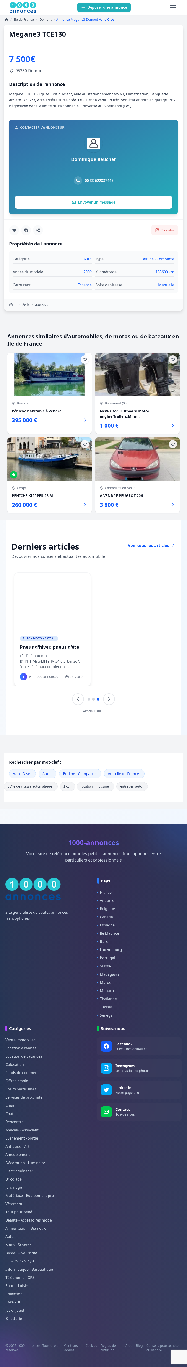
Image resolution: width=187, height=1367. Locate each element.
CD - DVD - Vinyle (19, 1261)
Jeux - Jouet (14, 1310)
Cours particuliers (20, 1089)
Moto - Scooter (18, 1244)
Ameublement (17, 1154)
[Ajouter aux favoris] (14, 230)
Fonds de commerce (23, 1072)
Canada (106, 916)
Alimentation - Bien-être (25, 1228)
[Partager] (38, 230)
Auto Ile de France (123, 773)
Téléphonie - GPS (19, 1277)
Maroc (105, 982)
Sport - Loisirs (17, 1285)
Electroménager (19, 1170)
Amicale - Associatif (22, 1129)
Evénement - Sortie (21, 1138)
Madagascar (110, 974)
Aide (128, 1345)
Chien (10, 1105)
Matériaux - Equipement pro (29, 1195)
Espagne (107, 925)
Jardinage (13, 1187)
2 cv (66, 786)
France (106, 892)
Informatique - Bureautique (29, 1269)
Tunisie (106, 1007)
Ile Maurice (109, 933)
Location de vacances (23, 1056)
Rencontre (14, 1121)
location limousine (95, 786)
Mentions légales (70, 1347)
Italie (104, 941)
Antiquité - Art (17, 1146)
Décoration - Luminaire (25, 1162)
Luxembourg (111, 949)
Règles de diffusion (108, 1347)
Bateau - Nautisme (21, 1252)
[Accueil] (6, 19)
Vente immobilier (20, 1039)
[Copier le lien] (26, 230)
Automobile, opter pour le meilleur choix (49, 650)
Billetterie (13, 1318)
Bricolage (13, 1179)
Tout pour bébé (18, 1211)
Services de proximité (23, 1097)
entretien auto (131, 786)
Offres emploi (17, 1080)
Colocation (14, 1064)
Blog (139, 1345)
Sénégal (107, 1015)
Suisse (105, 966)
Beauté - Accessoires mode (28, 1220)
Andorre (107, 900)
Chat (9, 1113)
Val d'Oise (21, 773)
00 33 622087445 (99, 180)
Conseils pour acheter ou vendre (163, 1347)
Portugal (107, 957)
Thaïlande (108, 998)
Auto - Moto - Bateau (39, 638)
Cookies (91, 1345)
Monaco (107, 990)
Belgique (107, 908)
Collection (14, 1293)
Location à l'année (20, 1048)
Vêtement (13, 1203)
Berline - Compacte (79, 773)
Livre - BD (13, 1302)
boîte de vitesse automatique (30, 786)
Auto (46, 773)
